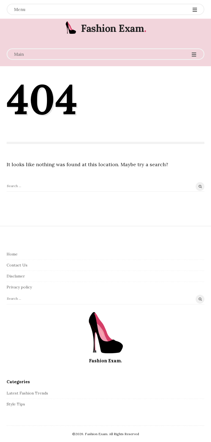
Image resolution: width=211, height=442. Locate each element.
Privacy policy (19, 287)
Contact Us (17, 265)
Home (12, 254)
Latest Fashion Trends (27, 393)
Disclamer (16, 276)
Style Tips (16, 404)
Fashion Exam (112, 28)
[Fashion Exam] (71, 27)
